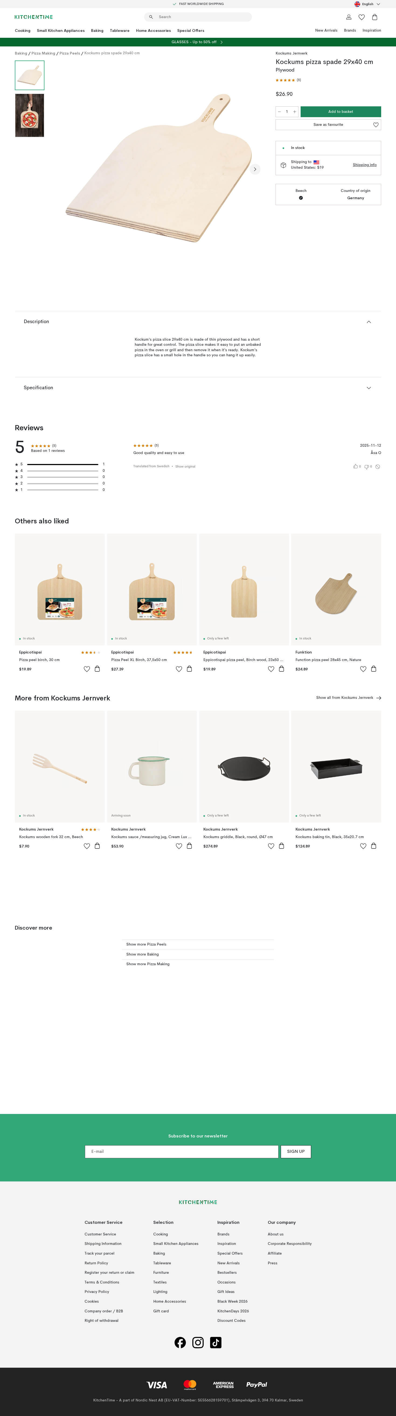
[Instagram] (198, 1343)
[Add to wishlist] (87, 668)
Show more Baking (142, 954)
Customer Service (100, 1234)
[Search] (151, 17)
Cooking (22, 30)
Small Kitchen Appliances (61, 30)
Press (272, 1263)
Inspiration (372, 30)
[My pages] (348, 17)
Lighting (160, 1292)
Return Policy (96, 1263)
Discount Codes (231, 1321)
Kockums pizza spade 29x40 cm (112, 53)
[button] (288, 80)
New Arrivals (326, 30)
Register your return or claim (109, 1273)
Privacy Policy (97, 1292)
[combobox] (368, 4)
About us (276, 1234)
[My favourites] (361, 17)
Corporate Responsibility (290, 1244)
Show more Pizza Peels (146, 944)
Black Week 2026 (232, 1301)
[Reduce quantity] (279, 111)
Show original (185, 466)
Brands (350, 30)
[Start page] (34, 17)
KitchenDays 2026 (233, 1311)
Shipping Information (103, 1244)
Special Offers (190, 30)
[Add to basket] (97, 668)
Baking (97, 30)
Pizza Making (43, 53)
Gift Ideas (226, 1292)
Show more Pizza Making (147, 964)
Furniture (161, 1273)
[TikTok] (216, 1343)
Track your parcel (99, 1253)
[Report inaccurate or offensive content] (377, 466)
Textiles (160, 1282)
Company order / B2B (104, 1311)
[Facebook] (180, 1343)
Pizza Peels (70, 53)
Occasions (226, 1282)
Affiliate (275, 1253)
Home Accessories (153, 30)
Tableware (120, 30)
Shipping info (365, 165)
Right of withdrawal (102, 1321)
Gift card (161, 1311)
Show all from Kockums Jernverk (344, 698)
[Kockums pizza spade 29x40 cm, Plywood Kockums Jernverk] (159, 168)
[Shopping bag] (374, 17)
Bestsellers (227, 1273)
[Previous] (62, 169)
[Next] (255, 169)
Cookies (92, 1301)
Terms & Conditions (102, 1282)
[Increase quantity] (294, 111)
